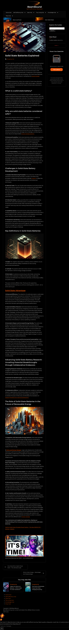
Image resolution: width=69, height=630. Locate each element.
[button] (34, 616)
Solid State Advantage (15, 290)
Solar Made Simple (49, 19)
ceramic (34, 178)
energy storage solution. (27, 133)
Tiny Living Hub (40, 12)
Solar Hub (29, 12)
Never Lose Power (17, 19)
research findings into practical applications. (17, 397)
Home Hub (8, 12)
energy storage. (26, 516)
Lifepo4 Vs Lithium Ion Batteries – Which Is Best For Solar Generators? (16, 588)
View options (56, 69)
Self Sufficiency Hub (18, 12)
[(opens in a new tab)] (7, 20)
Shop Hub (8, 15)
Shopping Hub (10, 59)
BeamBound (34, 6)
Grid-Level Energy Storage (13, 450)
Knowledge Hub (52, 12)
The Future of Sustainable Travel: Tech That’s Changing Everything (38, 588)
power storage (35, 76)
